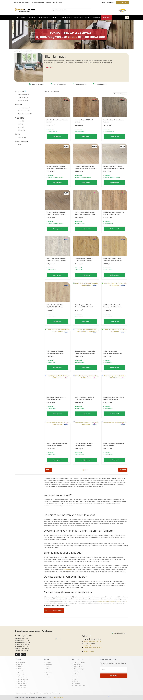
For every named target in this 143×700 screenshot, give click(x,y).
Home (16, 51)
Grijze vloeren (23, 97)
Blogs (103, 2)
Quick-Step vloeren (25, 114)
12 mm (21, 121)
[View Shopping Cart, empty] (127, 17)
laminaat (61, 597)
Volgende (123, 469)
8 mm (21, 127)
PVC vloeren (101, 601)
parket (119, 601)
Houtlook (22, 137)
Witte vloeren (23, 101)
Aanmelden (113, 676)
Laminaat (21, 51)
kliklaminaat (67, 569)
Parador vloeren (23, 111)
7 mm (20, 124)
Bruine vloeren (23, 94)
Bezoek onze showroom (53, 610)
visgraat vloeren (110, 601)
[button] (122, 2)
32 (20, 144)
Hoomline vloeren (24, 108)
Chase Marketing (58, 697)
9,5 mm (21, 130)
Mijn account (111, 2)
